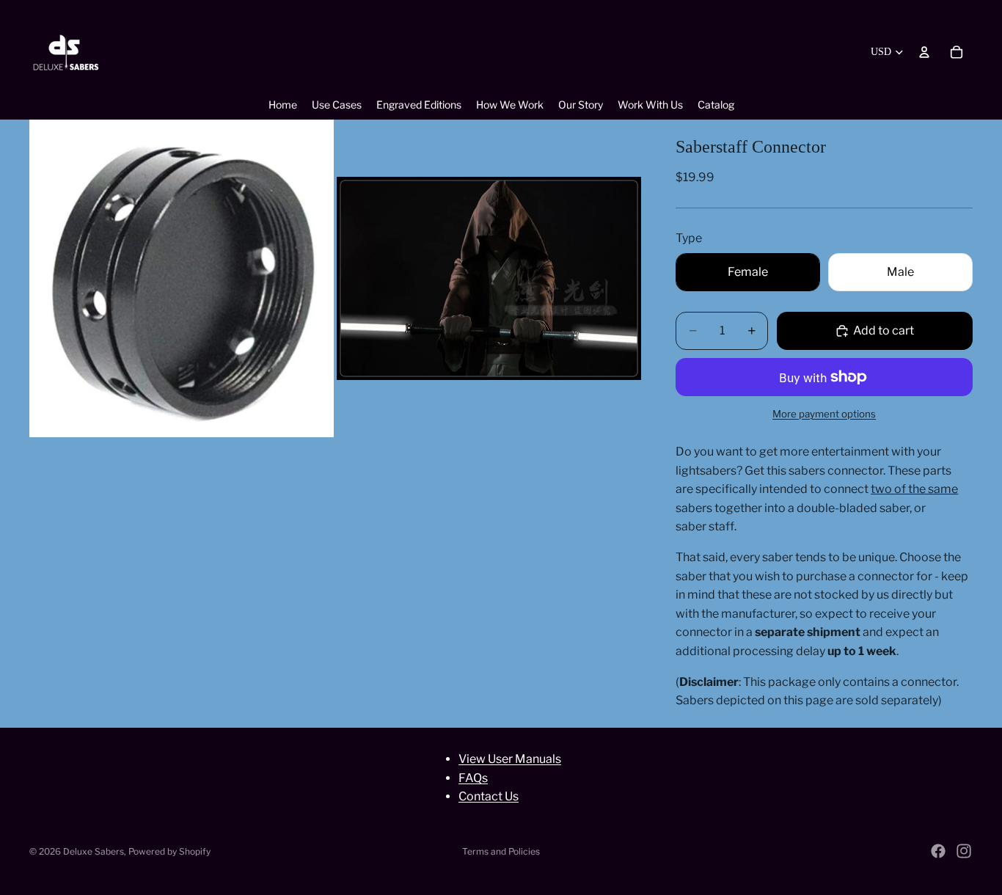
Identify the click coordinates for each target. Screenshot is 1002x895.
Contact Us (488, 796)
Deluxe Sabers (93, 851)
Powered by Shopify (169, 851)
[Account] (924, 52)
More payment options (824, 414)
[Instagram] (964, 851)
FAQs (473, 777)
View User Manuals (509, 759)
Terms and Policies (501, 851)
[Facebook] (938, 851)
